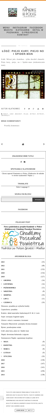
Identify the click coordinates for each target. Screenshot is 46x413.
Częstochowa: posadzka (9, 309)
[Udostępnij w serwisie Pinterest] (43, 109)
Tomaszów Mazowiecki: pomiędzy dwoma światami (19, 324)
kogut (6, 114)
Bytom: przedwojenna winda (11, 327)
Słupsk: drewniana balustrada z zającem (15, 334)
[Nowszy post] (2, 144)
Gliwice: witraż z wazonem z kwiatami (14, 320)
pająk (26, 114)
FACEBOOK (36, 28)
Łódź (12, 114)
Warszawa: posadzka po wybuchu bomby (15, 306)
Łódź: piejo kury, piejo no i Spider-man (15, 331)
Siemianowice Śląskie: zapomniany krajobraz (17, 338)
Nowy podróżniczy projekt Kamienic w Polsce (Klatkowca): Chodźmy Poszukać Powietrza (23, 227)
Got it (30, 410)
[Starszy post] (44, 144)
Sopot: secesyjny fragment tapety (12, 317)
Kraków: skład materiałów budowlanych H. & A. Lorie (20, 313)
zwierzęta (5, 115)
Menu (6, 28)
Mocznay (19, 114)
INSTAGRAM (20, 28)
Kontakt (23, 35)
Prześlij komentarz (11, 126)
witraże (40, 114)
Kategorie (23, 30)
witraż (33, 114)
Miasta (8, 30)
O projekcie (30, 32)
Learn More (20, 410)
